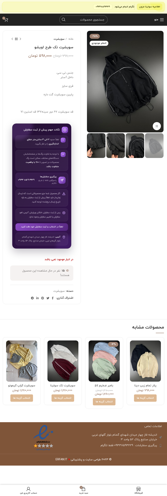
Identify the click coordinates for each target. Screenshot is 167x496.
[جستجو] (63, 19)
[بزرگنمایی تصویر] (157, 126)
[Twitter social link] (48, 298)
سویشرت (59, 39)
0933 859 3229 (26, 179)
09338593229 (117, 6)
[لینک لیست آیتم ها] (124, 445)
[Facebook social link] (53, 298)
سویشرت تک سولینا (62, 386)
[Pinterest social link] (42, 298)
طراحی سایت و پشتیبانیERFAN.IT (78, 460)
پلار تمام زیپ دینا (145, 386)
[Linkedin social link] (37, 298)
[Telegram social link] (32, 298)
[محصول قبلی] (20, 39)
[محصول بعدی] (12, 39)
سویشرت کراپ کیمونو (21, 386)
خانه (70, 39)
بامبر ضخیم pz (104, 386)
